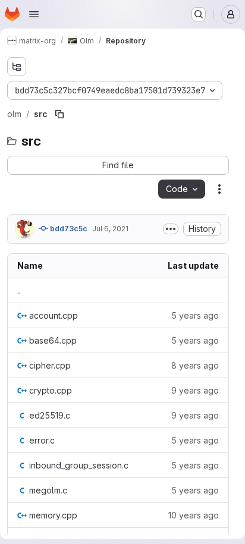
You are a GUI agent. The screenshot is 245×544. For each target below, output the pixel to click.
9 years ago (195, 390)
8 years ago (195, 365)
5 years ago (195, 315)
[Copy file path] (59, 114)
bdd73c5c (67, 228)
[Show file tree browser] (16, 66)
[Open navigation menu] (33, 14)
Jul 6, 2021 (110, 228)
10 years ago (193, 515)
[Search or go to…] (198, 14)
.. (19, 290)
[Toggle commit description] (170, 229)
